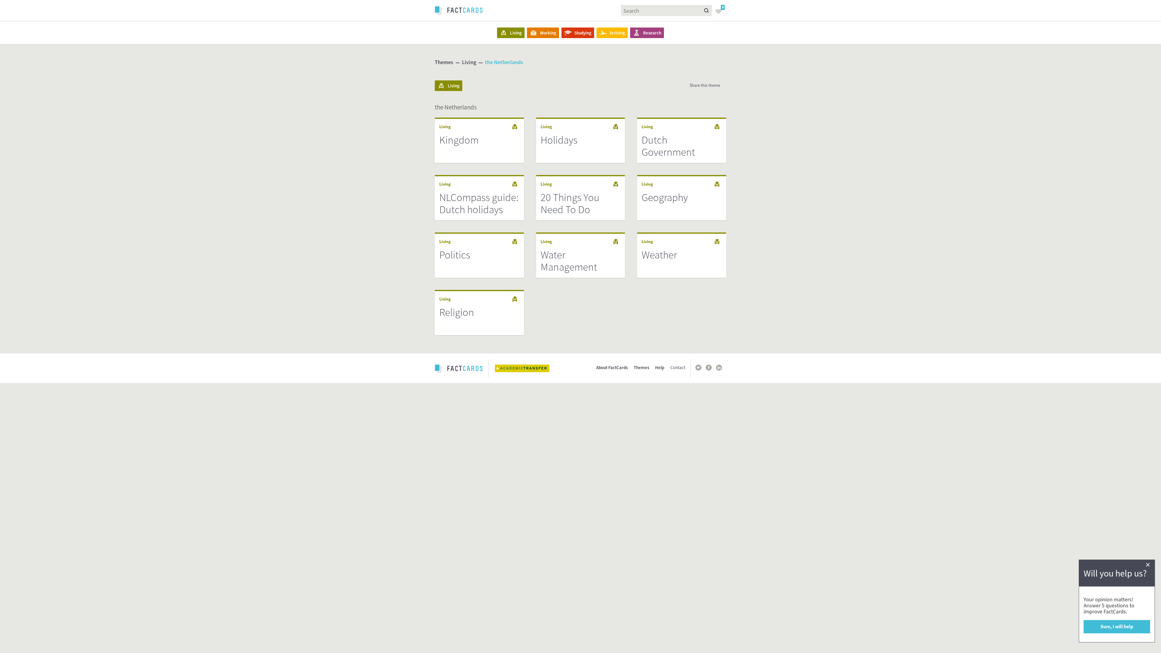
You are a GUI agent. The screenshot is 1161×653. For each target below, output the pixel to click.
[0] (720, 13)
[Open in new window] (526, 368)
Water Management (569, 261)
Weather (659, 255)
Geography (665, 197)
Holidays (559, 140)
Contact (677, 367)
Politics (454, 255)
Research (652, 33)
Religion (456, 312)
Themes (444, 62)
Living (516, 33)
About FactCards (612, 367)
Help (659, 367)
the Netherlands (504, 62)
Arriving (617, 33)
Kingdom (459, 140)
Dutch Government (668, 146)
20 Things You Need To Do (570, 203)
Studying (582, 33)
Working (548, 33)
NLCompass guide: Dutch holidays (479, 203)
